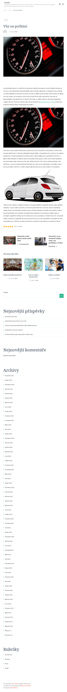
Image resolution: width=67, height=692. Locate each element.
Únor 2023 (8, 510)
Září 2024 (8, 429)
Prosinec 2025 (9, 375)
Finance (7, 659)
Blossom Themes (26, 686)
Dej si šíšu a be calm (11, 316)
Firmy (6, 19)
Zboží (6, 668)
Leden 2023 (8, 514)
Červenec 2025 (9, 384)
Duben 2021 (8, 568)
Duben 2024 (8, 447)
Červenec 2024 (9, 438)
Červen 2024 (9, 442)
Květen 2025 (9, 393)
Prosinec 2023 (9, 465)
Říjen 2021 (8, 554)
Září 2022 (8, 527)
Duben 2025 (8, 398)
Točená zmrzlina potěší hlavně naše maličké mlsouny (21, 325)
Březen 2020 (9, 599)
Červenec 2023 (9, 487)
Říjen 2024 (8, 425)
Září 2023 (8, 478)
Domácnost (8, 654)
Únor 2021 (8, 572)
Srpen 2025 (8, 380)
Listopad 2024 (9, 420)
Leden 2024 (8, 460)
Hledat (5, 292)
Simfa (7, 2)
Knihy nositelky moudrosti (13, 275)
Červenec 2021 (9, 563)
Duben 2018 (8, 621)
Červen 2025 (9, 389)
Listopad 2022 (9, 523)
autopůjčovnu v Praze (47, 102)
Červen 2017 (9, 635)
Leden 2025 (8, 411)
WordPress (14, 688)
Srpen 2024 (8, 433)
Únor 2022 (8, 545)
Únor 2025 (8, 407)
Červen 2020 (9, 590)
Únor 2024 (8, 456)
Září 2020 (8, 581)
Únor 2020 (8, 603)
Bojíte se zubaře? (54, 275)
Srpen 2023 (8, 483)
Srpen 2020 (8, 586)
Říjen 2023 (8, 474)
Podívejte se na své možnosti (14, 330)
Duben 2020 (8, 595)
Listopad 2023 (9, 469)
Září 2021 (8, 559)
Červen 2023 (9, 492)
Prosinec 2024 (9, 416)
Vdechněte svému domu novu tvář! (15, 321)
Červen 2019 (9, 617)
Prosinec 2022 (9, 518)
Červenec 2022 (9, 536)
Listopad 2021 (9, 550)
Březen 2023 (9, 505)
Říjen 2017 (8, 630)
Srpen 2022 (8, 532)
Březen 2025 (9, 402)
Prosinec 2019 (9, 608)
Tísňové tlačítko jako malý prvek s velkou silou (19, 334)
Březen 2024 (9, 451)
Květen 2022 (9, 541)
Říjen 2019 (8, 612)
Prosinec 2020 (9, 577)
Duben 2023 (8, 501)
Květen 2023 (9, 496)
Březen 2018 (9, 626)
